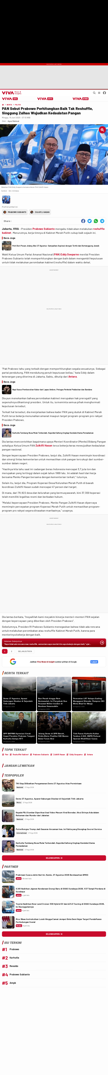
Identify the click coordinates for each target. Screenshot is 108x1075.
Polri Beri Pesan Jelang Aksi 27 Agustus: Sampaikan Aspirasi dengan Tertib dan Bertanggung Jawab (55, 246)
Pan (6, 754)
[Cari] (94, 93)
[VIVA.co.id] (11, 93)
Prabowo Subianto (44, 228)
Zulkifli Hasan (44, 445)
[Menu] (99, 93)
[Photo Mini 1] (6, 199)
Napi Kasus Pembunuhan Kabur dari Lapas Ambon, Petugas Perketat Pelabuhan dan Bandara (52, 389)
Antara (72, 376)
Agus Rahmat (13, 121)
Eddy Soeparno (70, 254)
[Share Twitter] (89, 221)
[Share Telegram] (102, 221)
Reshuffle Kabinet (21, 754)
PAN (56, 254)
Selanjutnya (25, 651)
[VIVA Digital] (10, 98)
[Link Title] (8, 785)
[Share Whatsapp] (96, 221)
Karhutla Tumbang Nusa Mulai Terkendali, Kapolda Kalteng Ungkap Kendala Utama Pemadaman (53, 433)
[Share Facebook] (83, 221)
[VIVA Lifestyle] (45, 98)
